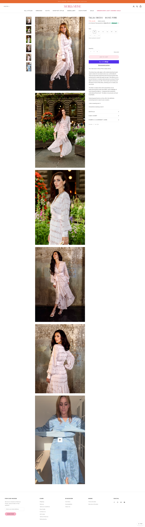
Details (92, 111)
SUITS (47, 10)
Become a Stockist (93, 504)
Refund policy (43, 519)
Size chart (116, 52)
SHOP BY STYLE (58, 10)
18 (115, 31)
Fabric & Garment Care (98, 119)
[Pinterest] (97, 124)
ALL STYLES (28, 10)
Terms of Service (44, 516)
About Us (67, 506)
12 (103, 31)
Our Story (67, 501)
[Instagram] (117, 502)
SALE (92, 10)
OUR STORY (83, 10)
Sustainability (68, 504)
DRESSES (39, 10)
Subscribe (10, 514)
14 (107, 31)
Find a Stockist (92, 501)
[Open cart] (140, 6)
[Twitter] (95, 124)
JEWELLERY (71, 10)
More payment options (104, 65)
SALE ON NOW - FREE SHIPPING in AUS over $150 (72, 1)
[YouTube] (124, 502)
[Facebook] (93, 124)
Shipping (42, 501)
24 (99, 35)
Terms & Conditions (45, 506)
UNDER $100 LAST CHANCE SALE (109, 10)
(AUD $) (6, 6)
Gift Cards (42, 514)
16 (111, 31)
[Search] (137, 6)
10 (98, 31)
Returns (42, 504)
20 (90, 35)
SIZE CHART (93, 115)
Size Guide (42, 509)
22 (94, 35)
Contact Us (43, 511)
